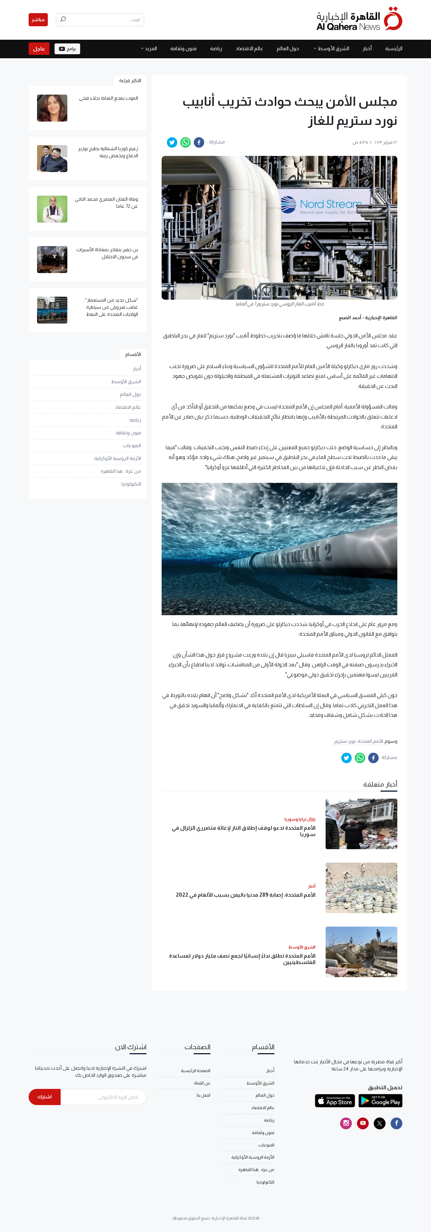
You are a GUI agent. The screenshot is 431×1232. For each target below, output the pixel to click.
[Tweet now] (380, 1123)
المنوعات (132, 445)
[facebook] (199, 142)
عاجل (39, 49)
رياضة (216, 48)
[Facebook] (396, 1123)
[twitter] (172, 142)
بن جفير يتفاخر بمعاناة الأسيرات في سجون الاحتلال (107, 253)
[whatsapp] (185, 142)
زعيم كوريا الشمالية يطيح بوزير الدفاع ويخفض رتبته (108, 152)
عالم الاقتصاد (249, 48)
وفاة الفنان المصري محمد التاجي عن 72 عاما (106, 202)
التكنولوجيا (131, 484)
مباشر (38, 19)
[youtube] (363, 1123)
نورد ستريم (345, 741)
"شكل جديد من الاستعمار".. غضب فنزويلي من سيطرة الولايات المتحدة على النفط (110, 307)
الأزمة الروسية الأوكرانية (117, 458)
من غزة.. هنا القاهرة (121, 471)
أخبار (367, 48)
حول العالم (288, 48)
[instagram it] (346, 1123)
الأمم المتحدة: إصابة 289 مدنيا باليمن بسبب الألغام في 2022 (246, 895)
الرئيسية (393, 48)
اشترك (44, 1096)
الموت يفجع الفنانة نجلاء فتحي (108, 98)
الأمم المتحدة (370, 741)
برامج (71, 48)
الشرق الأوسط (333, 48)
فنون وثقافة (183, 48)
